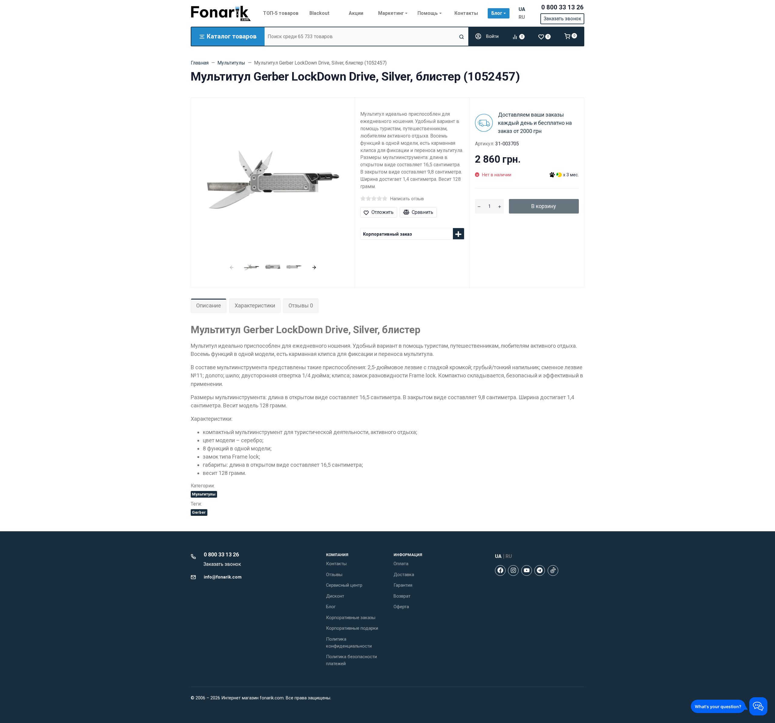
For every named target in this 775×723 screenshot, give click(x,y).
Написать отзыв (407, 198)
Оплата (401, 563)
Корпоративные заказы (350, 617)
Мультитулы (204, 494)
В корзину (543, 206)
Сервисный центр (344, 585)
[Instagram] (513, 570)
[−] (479, 206)
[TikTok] (553, 570)
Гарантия (403, 585)
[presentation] (231, 267)
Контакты (336, 563)
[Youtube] (526, 570)
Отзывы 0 (301, 305)
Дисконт (335, 596)
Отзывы (334, 574)
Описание (208, 305)
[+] (499, 206)
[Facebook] (500, 570)
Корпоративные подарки (352, 628)
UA (522, 9)
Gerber (199, 512)
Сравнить (422, 212)
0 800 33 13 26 (562, 7)
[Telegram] (539, 570)
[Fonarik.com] (221, 13)
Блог (331, 606)
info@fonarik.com (223, 577)
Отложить (382, 212)
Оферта (401, 606)
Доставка (404, 574)
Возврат (402, 596)
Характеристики (255, 305)
